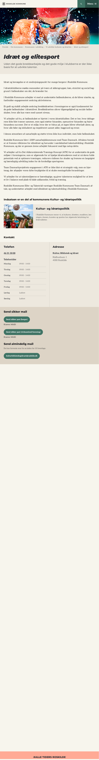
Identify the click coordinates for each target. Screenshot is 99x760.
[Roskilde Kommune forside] (14, 4)
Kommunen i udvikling (34, 47)
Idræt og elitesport (81, 47)
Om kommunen (17, 47)
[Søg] (81, 4)
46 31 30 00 (9, 253)
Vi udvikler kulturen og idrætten (59, 47)
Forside (5, 47)
